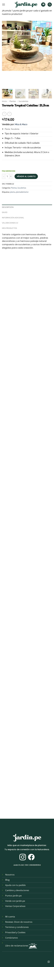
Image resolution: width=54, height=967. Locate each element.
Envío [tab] (4, 212)
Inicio (4, 101)
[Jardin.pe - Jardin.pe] (26, 4)
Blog (7, 879)
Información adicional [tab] (13, 218)
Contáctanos (11, 937)
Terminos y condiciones (17, 927)
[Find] (50, 4)
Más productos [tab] (9, 228)
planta (12, 192)
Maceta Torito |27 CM (13, 684)
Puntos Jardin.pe (13, 895)
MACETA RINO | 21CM (12, 808)
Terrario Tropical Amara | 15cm (17, 622)
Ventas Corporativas (15, 906)
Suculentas (23, 101)
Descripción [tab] (8, 207)
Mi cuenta (10, 916)
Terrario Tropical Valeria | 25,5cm (18, 560)
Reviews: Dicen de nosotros (18, 922)
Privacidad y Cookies (15, 932)
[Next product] (4, 114)
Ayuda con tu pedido (15, 885)
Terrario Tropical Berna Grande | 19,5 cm (22, 498)
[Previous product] (9, 114)
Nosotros (10, 874)
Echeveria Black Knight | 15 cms (17, 374)
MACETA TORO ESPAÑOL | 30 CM (17, 746)
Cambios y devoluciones (17, 890)
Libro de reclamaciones (16, 945)
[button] (3, 4)
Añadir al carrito (26, 176)
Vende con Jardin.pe (15, 901)
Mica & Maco (21, 124)
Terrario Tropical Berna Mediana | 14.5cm (22, 436)
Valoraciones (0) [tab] (10, 223)
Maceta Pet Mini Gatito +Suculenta (19, 312)
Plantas (12, 101)
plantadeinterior (22, 192)
